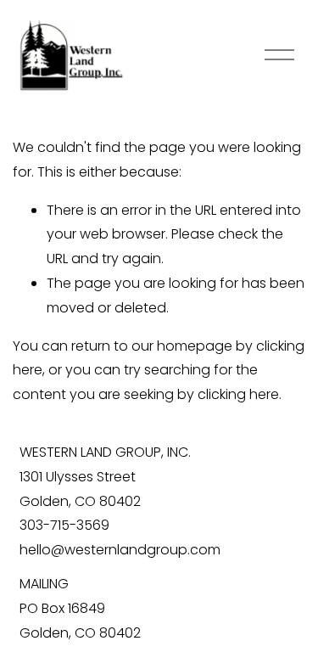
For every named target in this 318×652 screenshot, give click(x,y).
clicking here (238, 394)
